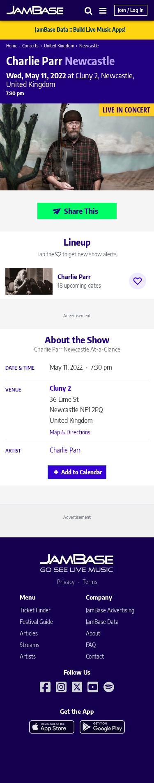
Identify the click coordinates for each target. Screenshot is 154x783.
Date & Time (19, 368)
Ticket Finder (35, 610)
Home (11, 45)
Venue (13, 389)
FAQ (91, 644)
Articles (29, 633)
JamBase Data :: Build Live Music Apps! (80, 29)
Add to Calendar (81, 472)
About (93, 633)
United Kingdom (59, 45)
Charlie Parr (65, 450)
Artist (13, 450)
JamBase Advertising (110, 610)
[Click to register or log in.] (137, 281)
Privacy (66, 581)
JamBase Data (102, 621)
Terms (90, 581)
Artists (28, 656)
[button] (89, 10)
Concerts (30, 45)
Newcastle (89, 45)
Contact (95, 656)
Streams (29, 644)
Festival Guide (36, 621)
